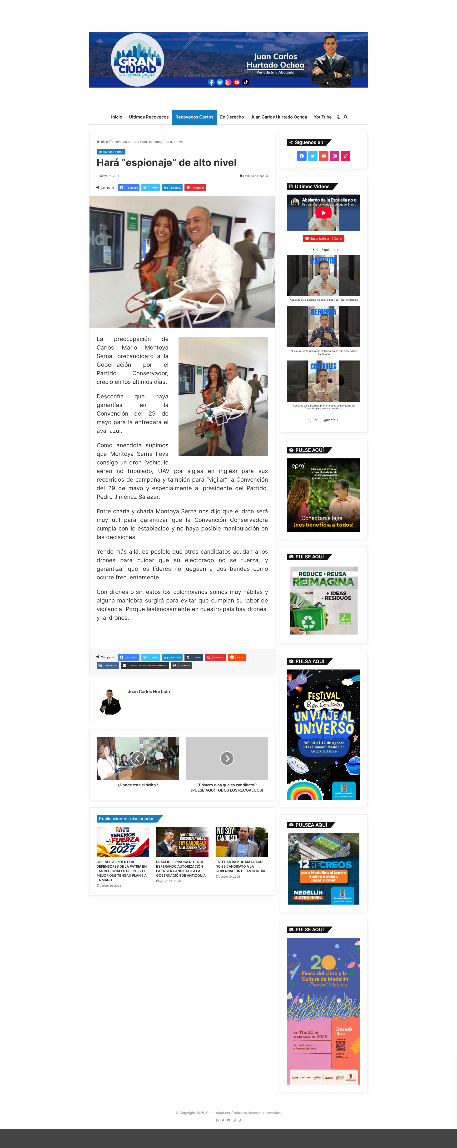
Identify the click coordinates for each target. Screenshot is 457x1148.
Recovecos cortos (124, 142)
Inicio (116, 116)
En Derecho (232, 116)
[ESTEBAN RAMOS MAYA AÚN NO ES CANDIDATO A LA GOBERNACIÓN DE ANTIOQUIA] (242, 842)
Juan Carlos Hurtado (149, 691)
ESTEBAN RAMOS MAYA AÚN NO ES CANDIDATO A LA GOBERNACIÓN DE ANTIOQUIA (240, 866)
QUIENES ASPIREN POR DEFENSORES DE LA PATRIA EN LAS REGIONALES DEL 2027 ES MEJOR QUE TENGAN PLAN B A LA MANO (122, 871)
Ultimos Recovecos (149, 116)
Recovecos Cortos (194, 116)
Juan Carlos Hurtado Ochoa (279, 116)
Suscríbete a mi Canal (326, 238)
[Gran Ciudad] (228, 58)
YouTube (323, 116)
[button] (330, 249)
